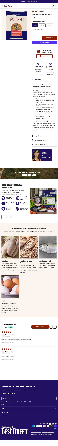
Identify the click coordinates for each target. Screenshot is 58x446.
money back (50, 75)
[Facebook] (50, 424)
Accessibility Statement (48, 432)
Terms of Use (20, 402)
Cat (14, 394)
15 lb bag (42, 25)
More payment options (44, 45)
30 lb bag (50, 25)
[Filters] (51, 327)
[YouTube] (56, 424)
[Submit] (54, 398)
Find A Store (45, 56)
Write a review (40, 327)
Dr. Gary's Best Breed (48, 434)
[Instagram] (53, 424)
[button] (56, 5)
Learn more (8, 217)
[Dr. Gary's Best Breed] (8, 5)
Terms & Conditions (36, 432)
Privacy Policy (34, 434)
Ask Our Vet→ (47, 157)
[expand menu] (2, 6)
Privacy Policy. (28, 402)
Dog (10, 394)
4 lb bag (35, 25)
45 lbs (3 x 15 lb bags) (38, 29)
